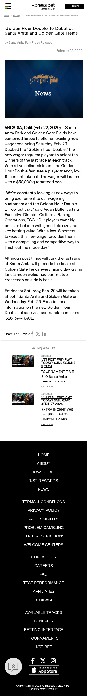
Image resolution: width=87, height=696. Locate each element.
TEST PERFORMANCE (43, 583)
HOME (43, 455)
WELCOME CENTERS (43, 545)
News (6, 16)
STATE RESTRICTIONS (43, 536)
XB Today (16, 16)
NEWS (43, 489)
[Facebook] (32, 334)
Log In (75, 6)
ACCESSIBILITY (43, 519)
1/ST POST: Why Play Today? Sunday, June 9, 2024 (58, 363)
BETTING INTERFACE (43, 630)
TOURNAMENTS (43, 638)
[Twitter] (37, 334)
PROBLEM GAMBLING (43, 527)
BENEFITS (43, 621)
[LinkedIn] (44, 334)
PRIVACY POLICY (44, 510)
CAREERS (43, 565)
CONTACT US (43, 557)
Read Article (47, 386)
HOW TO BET (43, 472)
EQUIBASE (43, 600)
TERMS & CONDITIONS (43, 502)
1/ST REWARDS (43, 481)
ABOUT (43, 463)
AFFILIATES (43, 591)
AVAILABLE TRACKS (43, 612)
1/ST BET (43, 647)
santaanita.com (55, 312)
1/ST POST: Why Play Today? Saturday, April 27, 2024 (56, 400)
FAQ (43, 574)
